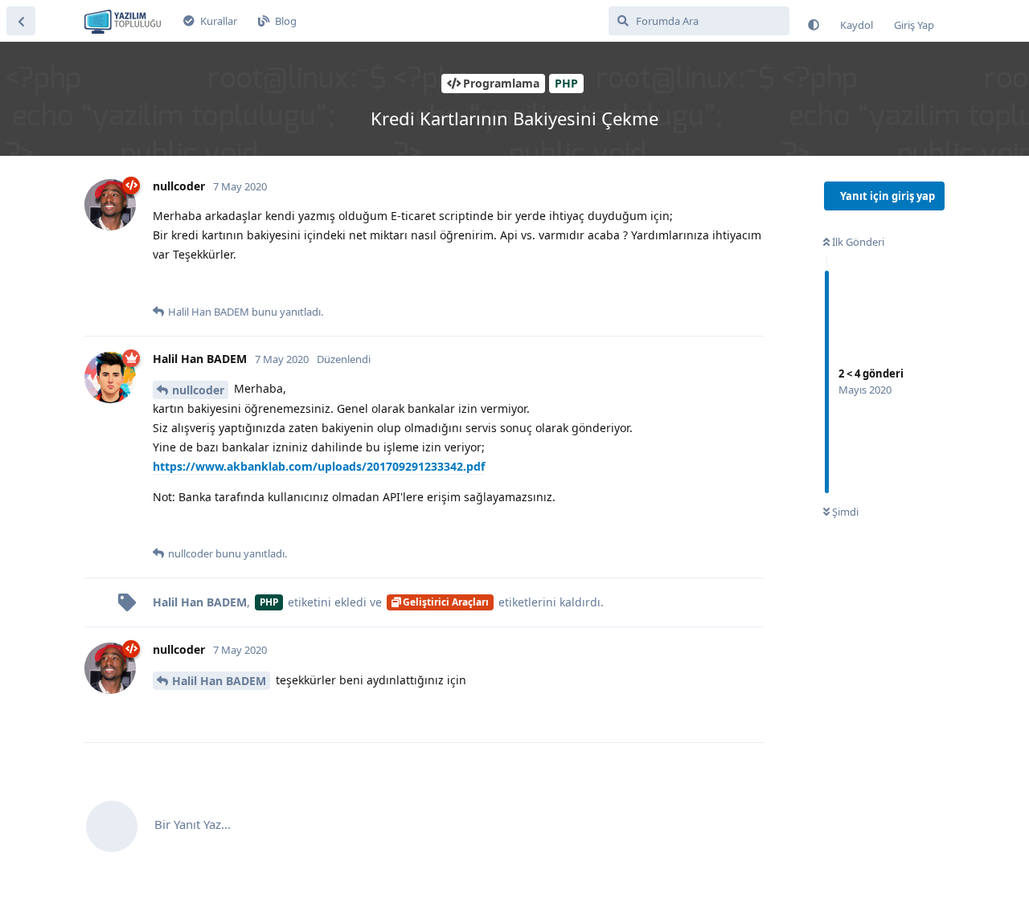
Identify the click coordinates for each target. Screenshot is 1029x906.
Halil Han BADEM (219, 680)
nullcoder (198, 390)
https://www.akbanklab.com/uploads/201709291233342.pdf (319, 466)
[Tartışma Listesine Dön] (20, 20)
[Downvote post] (196, 286)
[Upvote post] (163, 286)
